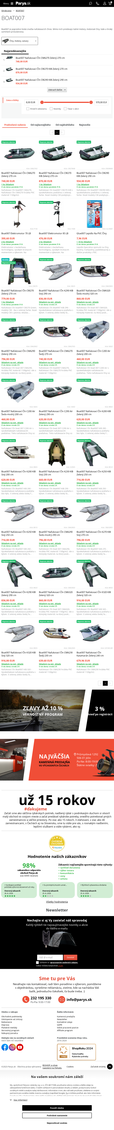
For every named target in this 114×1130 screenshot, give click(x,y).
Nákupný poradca (9, 1033)
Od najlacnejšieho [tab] (41, 124)
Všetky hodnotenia (57, 901)
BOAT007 (20, 10)
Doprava (5, 1025)
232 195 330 (41, 997)
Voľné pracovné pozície (67, 1027)
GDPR (59, 1025)
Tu (67, 1093)
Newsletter (62, 1019)
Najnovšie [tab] (84, 124)
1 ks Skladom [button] (7, 184)
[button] (105, 3)
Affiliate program (65, 1030)
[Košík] (110, 3)
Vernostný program (10, 1030)
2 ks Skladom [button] (7, 241)
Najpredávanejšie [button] (15, 51)
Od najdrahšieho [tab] (65, 124)
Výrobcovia (6, 10)
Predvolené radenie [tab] (15, 124)
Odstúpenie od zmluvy (11, 1019)
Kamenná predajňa (66, 1016)
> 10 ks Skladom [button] (84, 241)
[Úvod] (23, 3)
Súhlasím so (44, 962)
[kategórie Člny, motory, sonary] (20, 41)
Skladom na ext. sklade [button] (50, 302)
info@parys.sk (79, 999)
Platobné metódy (9, 1027)
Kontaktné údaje (64, 1022)
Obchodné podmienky (11, 1016)
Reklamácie (6, 1022)
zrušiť (60, 965)
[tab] (12, 100)
